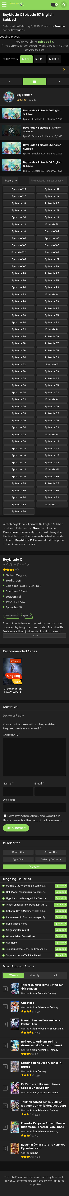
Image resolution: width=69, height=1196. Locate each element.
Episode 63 (52, 392)
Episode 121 (52, 189)
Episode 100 (19, 266)
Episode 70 (19, 371)
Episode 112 (19, 224)
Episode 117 (52, 203)
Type (17, 859)
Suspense (53, 1092)
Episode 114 (19, 217)
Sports (27, 615)
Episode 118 (19, 203)
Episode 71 (52, 364)
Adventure (11, 615)
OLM (18, 580)
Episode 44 (19, 462)
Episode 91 (51, 294)
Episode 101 (52, 259)
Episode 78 (19, 343)
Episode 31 (51, 504)
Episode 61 (51, 399)
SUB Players (10, 59)
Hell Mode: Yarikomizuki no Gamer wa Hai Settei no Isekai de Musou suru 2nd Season (43, 1045)
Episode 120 (19, 196)
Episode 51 (51, 434)
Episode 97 (52, 273)
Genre (17, 852)
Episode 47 (52, 448)
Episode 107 (52, 238)
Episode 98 (19, 273)
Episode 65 (52, 385)
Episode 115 (52, 210)
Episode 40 (19, 476)
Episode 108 (19, 238)
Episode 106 (19, 245)
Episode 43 (52, 462)
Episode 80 (19, 336)
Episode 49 (52, 441)
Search (35, 866)
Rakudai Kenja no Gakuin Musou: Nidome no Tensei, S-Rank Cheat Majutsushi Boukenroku (43, 1127)
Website (9, 800)
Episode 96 (19, 280)
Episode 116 (19, 210)
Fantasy (52, 993)
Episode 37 (52, 483)
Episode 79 (52, 336)
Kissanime (10, 532)
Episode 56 (19, 420)
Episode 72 (19, 364)
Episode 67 (52, 378)
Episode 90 (19, 301)
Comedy (42, 993)
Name (8, 783)
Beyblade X (18, 30)
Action (33, 993)
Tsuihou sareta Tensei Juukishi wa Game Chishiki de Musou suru (43, 1104)
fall (19, 597)
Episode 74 (19, 357)
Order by (50, 859)
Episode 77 (52, 343)
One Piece (27, 1003)
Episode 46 (19, 455)
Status (49, 852)
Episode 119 (52, 196)
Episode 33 (52, 497)
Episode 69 (52, 371)
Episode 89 (52, 301)
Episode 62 (19, 399)
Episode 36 (19, 490)
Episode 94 (19, 287)
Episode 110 (19, 231)
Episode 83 (52, 322)
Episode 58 (19, 413)
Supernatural (56, 1028)
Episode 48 (19, 448)
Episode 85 (52, 315)
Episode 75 (52, 350)
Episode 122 (19, 189)
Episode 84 (19, 322)
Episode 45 (52, 455)
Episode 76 (19, 350)
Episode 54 (19, 427)
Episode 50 (19, 441)
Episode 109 (52, 231)
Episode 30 (19, 511)
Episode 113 (52, 217)
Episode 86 (19, 315)
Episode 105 (52, 245)
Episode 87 (52, 308)
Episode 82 (19, 329)
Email (39, 783)
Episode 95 (52, 280)
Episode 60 (19, 406)
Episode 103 (52, 252)
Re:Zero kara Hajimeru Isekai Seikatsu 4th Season (40, 1086)
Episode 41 (52, 469)
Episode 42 (19, 469)
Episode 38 (19, 483)
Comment (11, 734)
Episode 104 (19, 252)
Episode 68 (19, 378)
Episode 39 (52, 476)
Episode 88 (19, 308)
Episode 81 (51, 329)
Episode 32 (19, 504)
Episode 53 (52, 427)
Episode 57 (52, 413)
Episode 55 (52, 420)
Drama (33, 1092)
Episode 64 (19, 392)
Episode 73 (52, 357)
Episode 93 (52, 287)
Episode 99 (52, 266)
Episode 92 (19, 294)
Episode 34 (19, 497)
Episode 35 (52, 490)
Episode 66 (19, 385)
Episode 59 (52, 406)
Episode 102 (19, 259)
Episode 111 (51, 224)
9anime (59, 26)
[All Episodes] (34, 82)
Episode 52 (19, 434)
